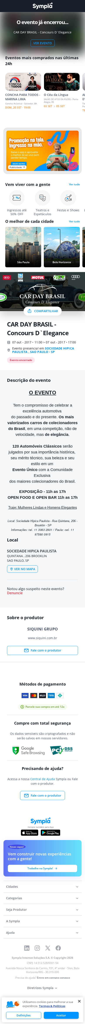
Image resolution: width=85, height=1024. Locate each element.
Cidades (12, 887)
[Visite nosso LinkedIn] (26, 948)
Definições (24, 1015)
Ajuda (10, 932)
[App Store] (29, 833)
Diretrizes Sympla (40, 988)
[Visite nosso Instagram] (37, 948)
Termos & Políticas (52, 1006)
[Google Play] (50, 833)
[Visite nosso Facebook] (58, 948)
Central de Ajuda (42, 779)
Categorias (14, 898)
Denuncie (15, 593)
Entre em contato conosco (53, 978)
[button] (13, 1005)
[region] (42, 1009)
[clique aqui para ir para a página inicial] (42, 6)
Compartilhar (46, 311)
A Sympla (13, 921)
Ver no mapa (24, 569)
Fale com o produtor (46, 650)
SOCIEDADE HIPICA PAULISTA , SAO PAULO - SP (43, 350)
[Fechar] (79, 1001)
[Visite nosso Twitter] (47, 948)
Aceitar (61, 1015)
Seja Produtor (16, 909)
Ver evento (42, 43)
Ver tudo (74, 184)
